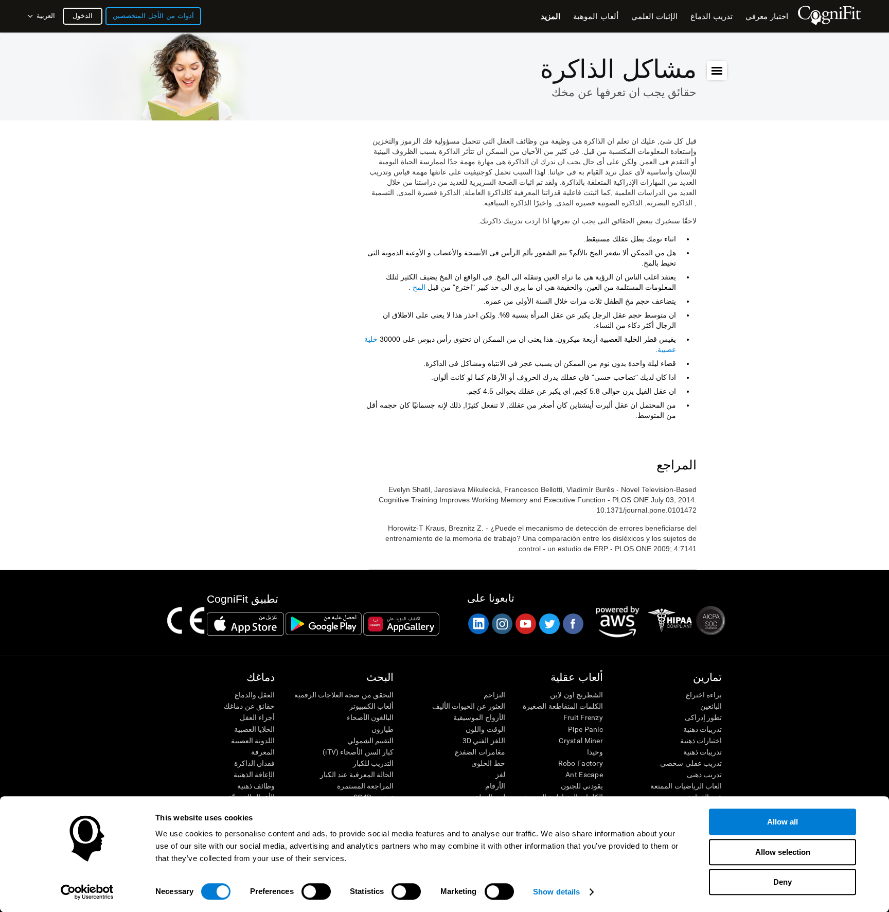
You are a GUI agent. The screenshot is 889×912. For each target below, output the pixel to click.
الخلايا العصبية (254, 729)
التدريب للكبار (373, 763)
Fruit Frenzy (583, 717)
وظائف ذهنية (256, 786)
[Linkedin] (478, 623)
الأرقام (495, 786)
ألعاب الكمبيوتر (371, 706)
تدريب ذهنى (704, 774)
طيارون (382, 729)
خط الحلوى (488, 763)
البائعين (711, 706)
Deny (782, 882)
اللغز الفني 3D (484, 740)
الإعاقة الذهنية (254, 774)
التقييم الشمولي (370, 740)
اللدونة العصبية (253, 740)
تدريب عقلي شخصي (691, 763)
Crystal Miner (581, 740)
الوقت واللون (485, 729)
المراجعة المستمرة (365, 786)
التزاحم (494, 695)
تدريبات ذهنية (702, 729)
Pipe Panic (585, 729)
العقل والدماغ (255, 695)
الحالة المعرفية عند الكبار (357, 774)
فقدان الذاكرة (254, 763)
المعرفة (263, 752)
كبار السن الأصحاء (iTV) (358, 752)
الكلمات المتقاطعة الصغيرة (563, 706)
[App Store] (245, 623)
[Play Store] (324, 623)
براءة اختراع (704, 695)
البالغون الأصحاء (370, 717)
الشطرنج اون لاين (576, 695)
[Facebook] (572, 623)
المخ (419, 287)
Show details (556, 891)
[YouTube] (525, 623)
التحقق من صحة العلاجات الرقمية (344, 695)
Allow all (782, 821)
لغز (500, 774)
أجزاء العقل (257, 717)
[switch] (316, 891)
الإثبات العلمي (654, 16)
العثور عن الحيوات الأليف (468, 706)
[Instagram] (501, 623)
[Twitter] (549, 623)
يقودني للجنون (582, 786)
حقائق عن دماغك (249, 706)
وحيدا (595, 752)
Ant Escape (584, 774)
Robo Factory (580, 763)
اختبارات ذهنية (701, 740)
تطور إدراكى (703, 717)
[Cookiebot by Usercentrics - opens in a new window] (87, 892)
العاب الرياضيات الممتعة (686, 786)
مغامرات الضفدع (480, 752)
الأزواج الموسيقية (479, 717)
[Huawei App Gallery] (401, 623)
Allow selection (782, 852)
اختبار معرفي (766, 16)
